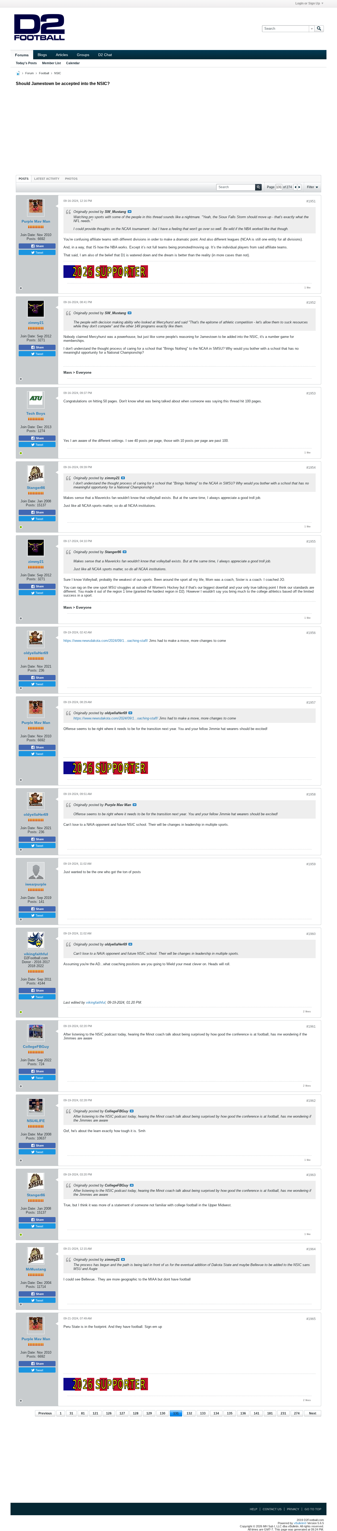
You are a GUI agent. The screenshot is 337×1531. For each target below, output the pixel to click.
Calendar (73, 63)
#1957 (311, 702)
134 (216, 1413)
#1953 (311, 393)
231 (283, 1413)
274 (297, 1413)
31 (71, 1413)
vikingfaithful (36, 954)
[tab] (23, 178)
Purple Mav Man (36, 221)
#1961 (311, 1026)
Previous (45, 1413)
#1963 (311, 1175)
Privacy (293, 1509)
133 (203, 1413)
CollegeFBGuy (36, 1046)
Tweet (39, 252)
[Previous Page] (295, 187)
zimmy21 (36, 323)
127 (122, 1413)
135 (229, 1413)
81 (83, 1413)
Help (253, 1509)
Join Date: (28, 235)
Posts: (32, 239)
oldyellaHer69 (36, 653)
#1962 (311, 1101)
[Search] (319, 28)
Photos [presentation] (71, 178)
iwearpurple (35, 884)
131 (176, 1413)
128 (135, 1413)
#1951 (311, 201)
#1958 (311, 794)
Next (312, 1413)
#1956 (311, 633)
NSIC (57, 73)
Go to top (313, 1509)
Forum (29, 73)
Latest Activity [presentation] (46, 178)
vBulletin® (300, 1523)
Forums (22, 55)
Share (39, 246)
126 (109, 1413)
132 (189, 1413)
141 (256, 1413)
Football (44, 73)
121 (95, 1413)
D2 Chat (105, 55)
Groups (83, 55)
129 (149, 1413)
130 (162, 1413)
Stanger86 (36, 488)
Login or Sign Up (307, 3)
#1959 (311, 864)
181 (270, 1413)
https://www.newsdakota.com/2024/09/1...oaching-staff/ (105, 641)
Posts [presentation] (23, 178)
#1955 (311, 541)
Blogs (42, 55)
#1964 (311, 1249)
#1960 (311, 934)
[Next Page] (299, 187)
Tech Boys (35, 413)
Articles (62, 55)
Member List (51, 63)
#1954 (311, 467)
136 (243, 1413)
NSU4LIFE (36, 1121)
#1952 (311, 302)
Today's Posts (26, 63)
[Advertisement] (168, 129)
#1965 (311, 1319)
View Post (129, 211)
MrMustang (36, 1269)
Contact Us (272, 1509)
